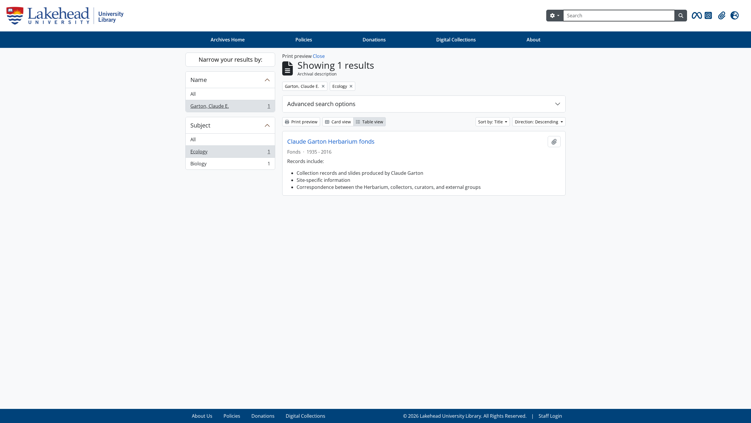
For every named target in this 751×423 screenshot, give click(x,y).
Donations (374, 39)
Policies (303, 39)
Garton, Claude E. (230, 107)
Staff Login (550, 416)
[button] (695, 15)
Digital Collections (456, 39)
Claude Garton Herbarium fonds (331, 141)
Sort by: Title (491, 122)
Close (319, 56)
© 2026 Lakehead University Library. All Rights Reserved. (465, 416)
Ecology (230, 153)
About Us (202, 416)
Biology (230, 164)
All (193, 94)
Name (198, 80)
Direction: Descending (537, 122)
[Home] (67, 15)
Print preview (303, 122)
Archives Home (228, 39)
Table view (372, 122)
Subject (200, 125)
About (533, 39)
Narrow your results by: (230, 59)
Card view (340, 122)
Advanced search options (321, 104)
